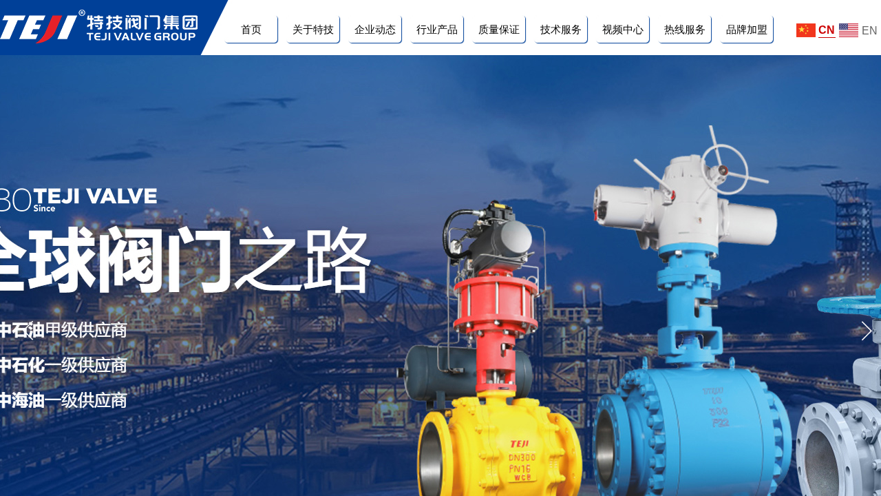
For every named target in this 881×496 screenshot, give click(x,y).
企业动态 (375, 29)
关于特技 (313, 29)
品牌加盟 (746, 29)
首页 (251, 29)
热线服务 (684, 29)
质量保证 (499, 29)
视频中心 (623, 29)
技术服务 (561, 29)
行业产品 (437, 29)
